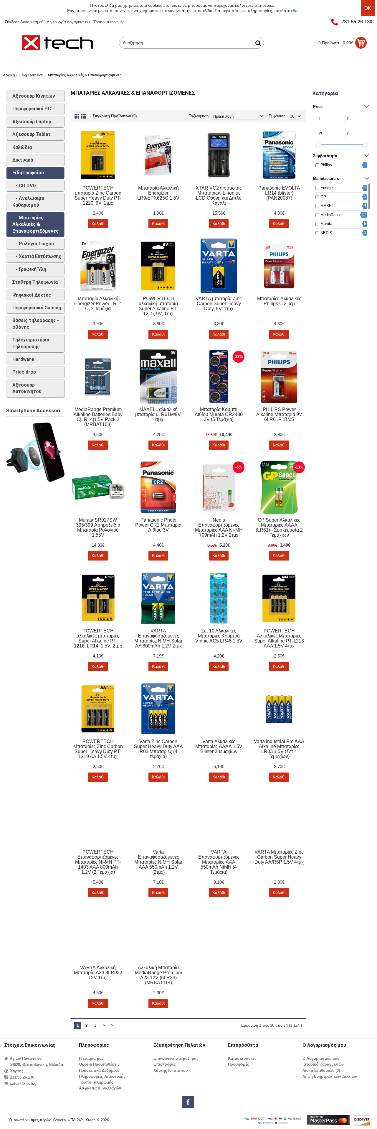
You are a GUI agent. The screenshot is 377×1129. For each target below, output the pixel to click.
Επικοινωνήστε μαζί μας (176, 1058)
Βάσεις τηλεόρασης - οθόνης (35, 324)
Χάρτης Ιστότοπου (170, 1070)
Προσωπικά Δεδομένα (99, 1070)
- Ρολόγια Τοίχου (33, 243)
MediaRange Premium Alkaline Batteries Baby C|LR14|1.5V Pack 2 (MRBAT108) (98, 417)
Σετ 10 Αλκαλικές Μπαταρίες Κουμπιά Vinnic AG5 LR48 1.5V (218, 635)
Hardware (23, 359)
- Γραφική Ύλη (29, 269)
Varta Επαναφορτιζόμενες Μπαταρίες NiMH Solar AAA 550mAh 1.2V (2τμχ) (158, 862)
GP (323, 197)
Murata (326, 223)
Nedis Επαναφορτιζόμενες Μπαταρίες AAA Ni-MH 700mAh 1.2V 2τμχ (219, 527)
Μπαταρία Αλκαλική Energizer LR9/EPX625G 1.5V (158, 193)
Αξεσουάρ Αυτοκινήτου (27, 388)
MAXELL (328, 205)
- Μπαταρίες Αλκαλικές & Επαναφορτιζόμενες (35, 224)
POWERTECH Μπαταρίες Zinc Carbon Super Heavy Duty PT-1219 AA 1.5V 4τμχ (98, 749)
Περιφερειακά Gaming (36, 307)
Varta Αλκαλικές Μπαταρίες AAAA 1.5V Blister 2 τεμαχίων (218, 746)
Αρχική (9, 75)
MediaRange (331, 215)
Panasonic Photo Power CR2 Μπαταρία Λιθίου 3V (158, 525)
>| (113, 1025)
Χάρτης (17, 1071)
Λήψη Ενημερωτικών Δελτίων (329, 1076)
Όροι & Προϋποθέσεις (99, 1064)
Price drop (24, 372)
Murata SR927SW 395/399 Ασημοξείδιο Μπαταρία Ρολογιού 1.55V (98, 527)
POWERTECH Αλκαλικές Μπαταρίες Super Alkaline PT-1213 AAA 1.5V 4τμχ (279, 638)
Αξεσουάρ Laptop (31, 121)
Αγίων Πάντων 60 (26, 1058)
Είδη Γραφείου (31, 75)
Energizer (328, 187)
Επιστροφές (164, 1064)
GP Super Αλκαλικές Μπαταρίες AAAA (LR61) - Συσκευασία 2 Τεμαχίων (279, 527)
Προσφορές (238, 1064)
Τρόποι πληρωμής (96, 1082)
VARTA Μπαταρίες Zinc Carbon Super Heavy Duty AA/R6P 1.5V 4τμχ (279, 857)
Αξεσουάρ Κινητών (33, 96)
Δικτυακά (22, 160)
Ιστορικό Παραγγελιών (323, 1064)
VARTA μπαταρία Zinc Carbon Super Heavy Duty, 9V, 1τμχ (219, 303)
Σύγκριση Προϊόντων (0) (114, 116)
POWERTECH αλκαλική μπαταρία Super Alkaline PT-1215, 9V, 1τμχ (158, 306)
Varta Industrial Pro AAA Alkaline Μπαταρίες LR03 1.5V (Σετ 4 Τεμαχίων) (279, 749)
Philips (326, 165)
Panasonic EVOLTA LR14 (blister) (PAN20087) (279, 193)
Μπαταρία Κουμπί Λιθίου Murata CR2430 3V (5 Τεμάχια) (219, 414)
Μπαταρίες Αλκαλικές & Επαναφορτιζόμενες (84, 75)
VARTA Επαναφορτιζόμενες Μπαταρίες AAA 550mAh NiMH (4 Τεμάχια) (218, 862)
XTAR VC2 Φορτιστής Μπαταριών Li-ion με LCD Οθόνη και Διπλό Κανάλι (219, 195)
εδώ (294, 10)
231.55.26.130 (22, 1077)
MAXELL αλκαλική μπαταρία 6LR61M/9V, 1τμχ (158, 414)
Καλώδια (22, 147)
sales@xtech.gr (24, 1083)
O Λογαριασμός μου (321, 1058)
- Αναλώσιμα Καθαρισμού (28, 201)
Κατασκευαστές (242, 1058)
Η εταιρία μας (91, 1058)
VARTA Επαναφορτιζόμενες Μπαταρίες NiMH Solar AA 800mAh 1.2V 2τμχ (158, 638)
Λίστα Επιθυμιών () (321, 1070)
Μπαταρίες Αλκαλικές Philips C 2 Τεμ (279, 301)
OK (367, 8)
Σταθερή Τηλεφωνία (35, 282)
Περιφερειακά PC (31, 108)
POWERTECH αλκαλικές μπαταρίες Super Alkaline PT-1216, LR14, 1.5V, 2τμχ (98, 638)
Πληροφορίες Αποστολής (102, 1076)
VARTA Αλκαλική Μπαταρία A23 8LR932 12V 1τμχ (98, 972)
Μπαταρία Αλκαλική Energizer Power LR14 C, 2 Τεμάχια (98, 303)
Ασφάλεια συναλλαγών (100, 1088)
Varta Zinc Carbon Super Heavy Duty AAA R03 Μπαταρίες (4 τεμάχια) (158, 749)
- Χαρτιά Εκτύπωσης (36, 256)
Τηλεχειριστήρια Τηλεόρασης (30, 343)
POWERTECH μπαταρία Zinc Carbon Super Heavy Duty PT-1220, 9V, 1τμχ (98, 195)
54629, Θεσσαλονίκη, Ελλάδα (36, 1064)
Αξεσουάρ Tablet (31, 134)
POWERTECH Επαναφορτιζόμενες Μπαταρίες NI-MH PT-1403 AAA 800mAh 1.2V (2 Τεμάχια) (98, 862)
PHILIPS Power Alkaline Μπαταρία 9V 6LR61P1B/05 (279, 414)
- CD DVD (24, 185)
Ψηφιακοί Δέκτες (31, 295)
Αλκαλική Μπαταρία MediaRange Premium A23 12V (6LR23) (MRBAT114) (158, 975)
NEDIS (326, 233)
